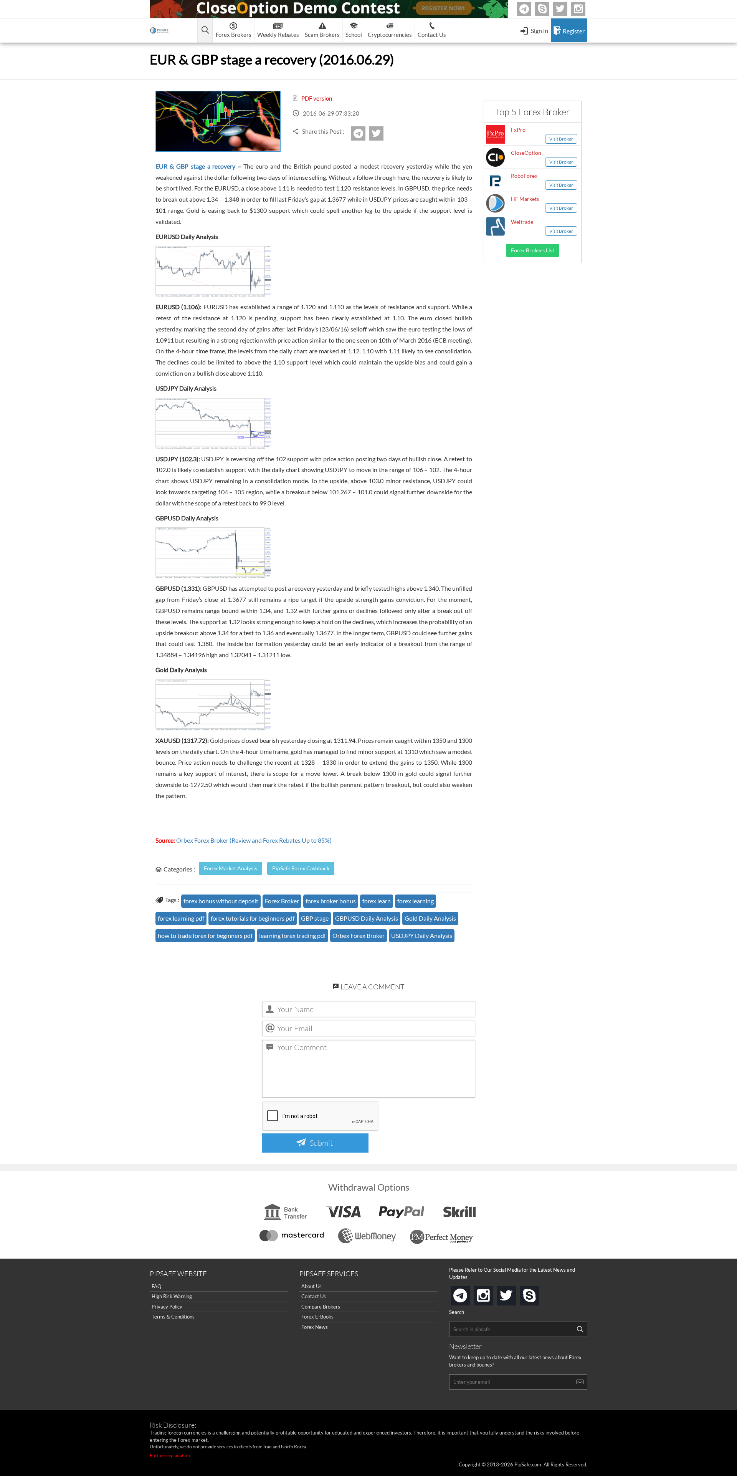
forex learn (376, 900)
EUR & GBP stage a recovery (195, 166)
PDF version (316, 98)
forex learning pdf (181, 918)
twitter (566, 9)
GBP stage (315, 918)
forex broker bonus (331, 900)
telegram (468, 1295)
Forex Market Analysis (230, 868)
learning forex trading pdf (292, 935)
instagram (491, 1293)
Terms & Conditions (173, 1317)
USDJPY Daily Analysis (421, 935)
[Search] (580, 1329)
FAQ (156, 1286)
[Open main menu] (205, 30)
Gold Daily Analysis (430, 918)
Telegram (530, 10)
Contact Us (313, 1296)
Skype (548, 9)
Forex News (314, 1327)
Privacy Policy (167, 1307)
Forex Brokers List (532, 250)
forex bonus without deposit (220, 900)
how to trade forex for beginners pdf (205, 935)
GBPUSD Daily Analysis (366, 918)
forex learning (415, 900)
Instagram (584, 9)
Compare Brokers (320, 1307)
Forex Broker (282, 900)
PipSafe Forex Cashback (300, 868)
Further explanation (170, 1455)
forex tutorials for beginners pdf (252, 918)
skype (537, 1293)
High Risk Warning (172, 1296)
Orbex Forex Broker (358, 935)
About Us (311, 1286)
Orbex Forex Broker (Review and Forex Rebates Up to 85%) (254, 840)
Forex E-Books (317, 1317)
